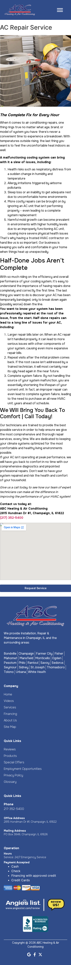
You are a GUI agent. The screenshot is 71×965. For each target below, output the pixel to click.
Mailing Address (15, 830)
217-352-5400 (14, 809)
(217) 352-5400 (11, 518)
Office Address (14, 818)
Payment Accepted (17, 862)
